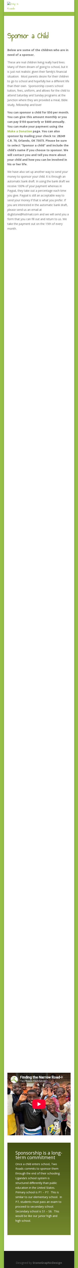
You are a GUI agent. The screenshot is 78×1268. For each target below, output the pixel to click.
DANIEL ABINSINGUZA (28, 368)
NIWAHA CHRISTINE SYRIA (31, 960)
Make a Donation (19, 131)
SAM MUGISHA (22, 427)
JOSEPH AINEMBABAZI (28, 308)
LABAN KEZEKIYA (24, 249)
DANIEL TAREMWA (25, 545)
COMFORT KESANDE (26, 1019)
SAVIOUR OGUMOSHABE (29, 783)
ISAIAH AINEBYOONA (27, 842)
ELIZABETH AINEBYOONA (30, 664)
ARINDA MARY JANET (27, 901)
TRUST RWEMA (23, 723)
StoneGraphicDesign (47, 1263)
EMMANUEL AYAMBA (27, 486)
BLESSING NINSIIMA (26, 605)
